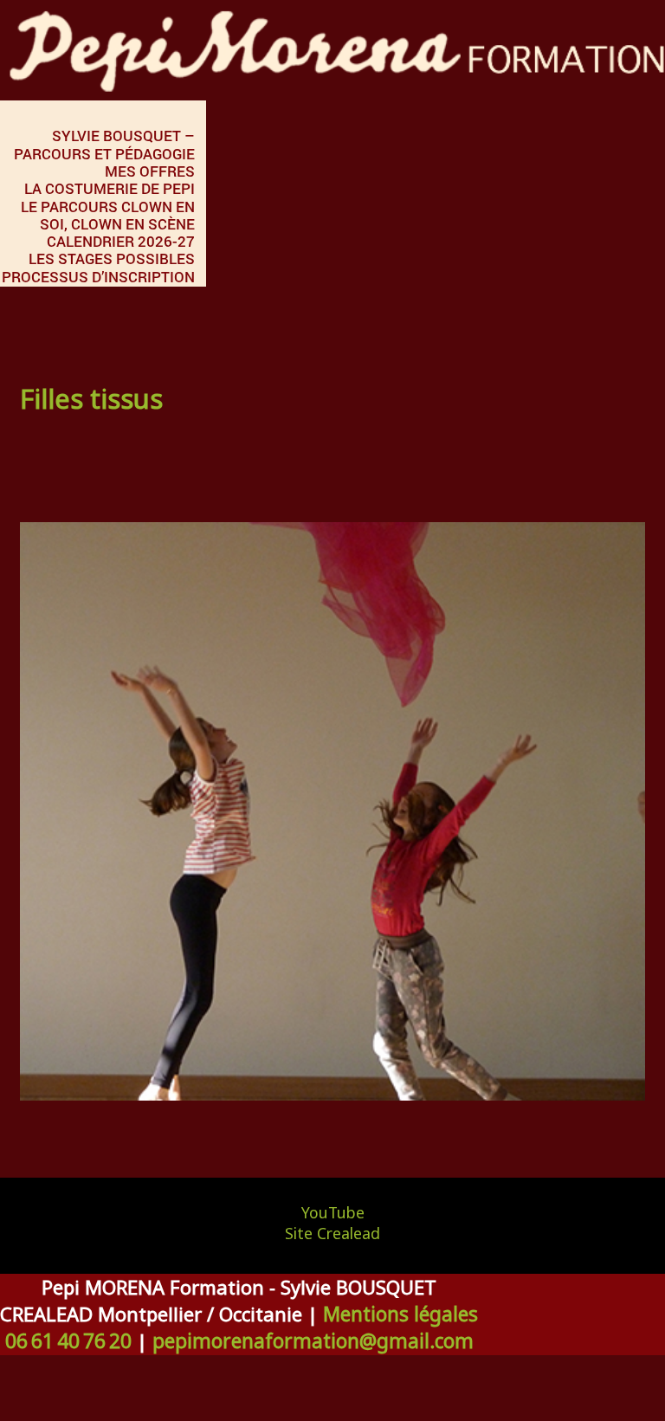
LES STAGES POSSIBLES (112, 258)
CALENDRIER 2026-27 (121, 241)
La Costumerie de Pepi (109, 188)
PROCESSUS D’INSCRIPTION (98, 277)
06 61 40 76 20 (68, 1340)
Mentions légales (400, 1314)
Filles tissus (91, 398)
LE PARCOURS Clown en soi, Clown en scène (108, 215)
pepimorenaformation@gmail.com (313, 1340)
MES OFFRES (150, 171)
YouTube (333, 1212)
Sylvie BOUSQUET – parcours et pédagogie (104, 144)
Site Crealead (332, 1233)
